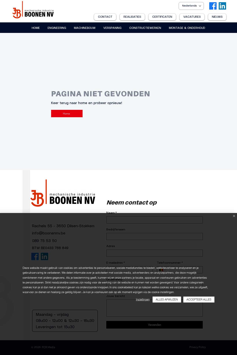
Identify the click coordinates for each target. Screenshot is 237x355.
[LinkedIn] (222, 6)
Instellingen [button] (143, 299)
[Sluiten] (234, 216)
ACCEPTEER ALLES (198, 299)
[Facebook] (213, 6)
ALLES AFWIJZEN (167, 299)
